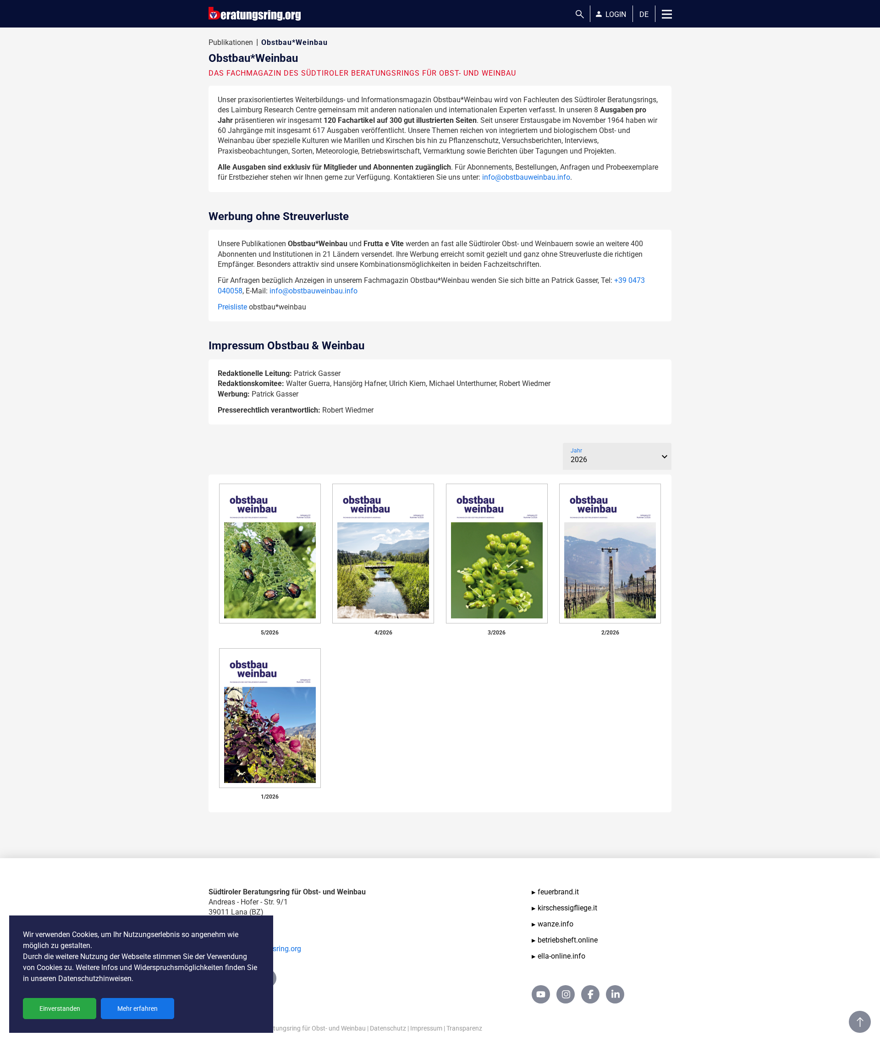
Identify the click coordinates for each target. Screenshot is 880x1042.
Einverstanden (59, 1008)
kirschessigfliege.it (567, 908)
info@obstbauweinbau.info (526, 177)
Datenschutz (388, 1028)
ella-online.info (561, 956)
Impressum (426, 1028)
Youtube (541, 994)
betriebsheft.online (568, 940)
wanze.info (555, 924)
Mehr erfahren (137, 1008)
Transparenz (464, 1028)
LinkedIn (615, 994)
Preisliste (232, 307)
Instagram (565, 994)
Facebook (590, 994)
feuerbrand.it (558, 892)
